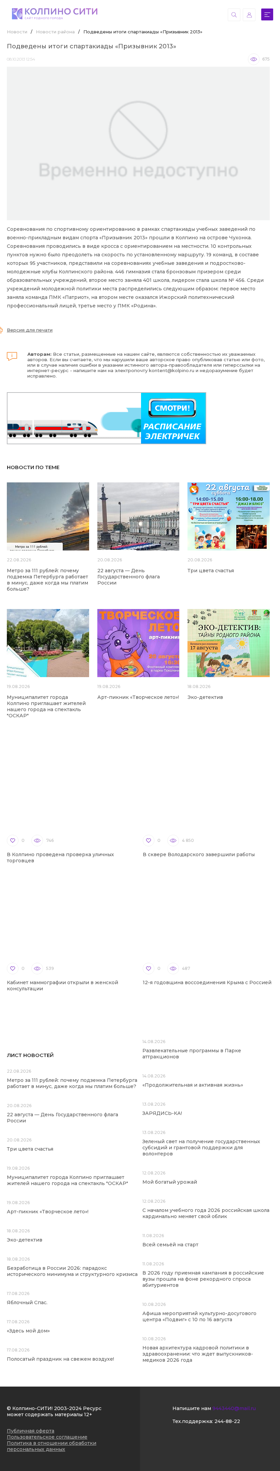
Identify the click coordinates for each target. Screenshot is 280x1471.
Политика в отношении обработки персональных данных (51, 1446)
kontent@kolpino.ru (171, 370)
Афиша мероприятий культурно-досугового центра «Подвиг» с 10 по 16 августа (199, 1316)
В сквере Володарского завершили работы (199, 854)
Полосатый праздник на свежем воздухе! (60, 1359)
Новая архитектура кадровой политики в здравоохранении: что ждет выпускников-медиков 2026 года (197, 1354)
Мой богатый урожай (169, 1182)
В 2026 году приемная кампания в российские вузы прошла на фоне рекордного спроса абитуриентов (203, 1279)
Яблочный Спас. (28, 1302)
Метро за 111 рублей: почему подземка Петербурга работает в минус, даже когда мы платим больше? (47, 579)
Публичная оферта (30, 1431)
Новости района (55, 31)
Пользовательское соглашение (47, 1437)
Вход (249, 15)
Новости (17, 31)
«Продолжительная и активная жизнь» (192, 1085)
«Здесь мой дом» (28, 1331)
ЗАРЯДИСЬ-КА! (162, 1113)
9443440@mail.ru (234, 1408)
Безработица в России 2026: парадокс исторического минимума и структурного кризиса (72, 1271)
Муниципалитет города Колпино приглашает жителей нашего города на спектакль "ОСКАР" (46, 706)
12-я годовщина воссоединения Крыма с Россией (207, 982)
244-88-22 (227, 1421)
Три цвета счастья (210, 570)
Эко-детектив (205, 697)
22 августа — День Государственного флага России (128, 576)
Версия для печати (30, 330)
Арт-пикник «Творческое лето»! (138, 697)
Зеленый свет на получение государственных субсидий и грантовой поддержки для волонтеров (201, 1147)
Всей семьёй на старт (170, 1245)
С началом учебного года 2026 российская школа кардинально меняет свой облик (205, 1213)
